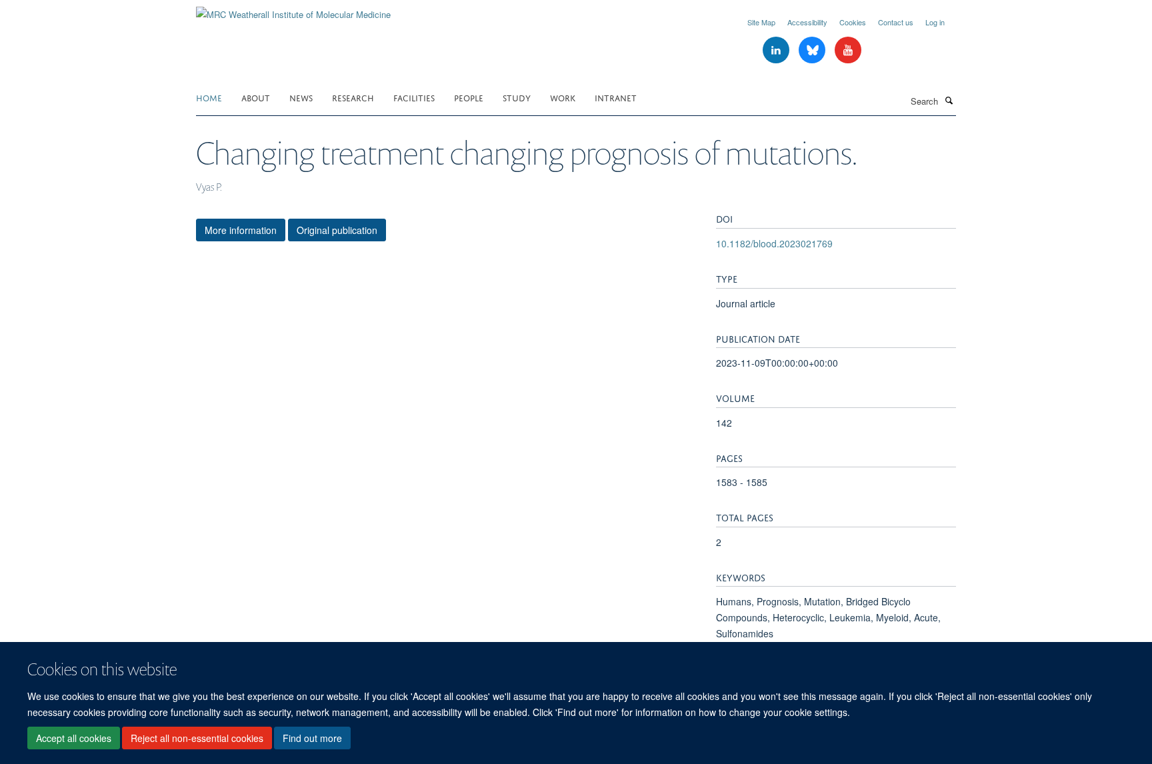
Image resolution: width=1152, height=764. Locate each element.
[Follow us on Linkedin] (777, 50)
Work (562, 97)
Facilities (414, 97)
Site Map (761, 22)
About (255, 97)
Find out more (312, 738)
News (301, 97)
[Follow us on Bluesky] (813, 50)
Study (517, 97)
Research (353, 97)
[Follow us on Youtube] (848, 50)
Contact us (895, 22)
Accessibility (807, 22)
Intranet (616, 97)
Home (209, 97)
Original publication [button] (337, 230)
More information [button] (241, 230)
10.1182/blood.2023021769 (774, 243)
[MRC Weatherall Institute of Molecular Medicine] (293, 9)
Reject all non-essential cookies (197, 738)
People (468, 97)
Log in (935, 22)
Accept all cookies (73, 738)
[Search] (948, 100)
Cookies (852, 22)
